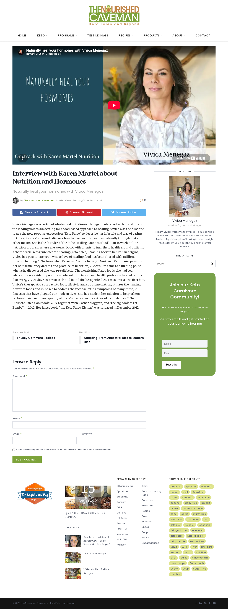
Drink (119, 507)
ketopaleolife (178, 541)
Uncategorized (150, 543)
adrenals (176, 486)
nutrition (201, 552)
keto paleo (177, 535)
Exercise (121, 512)
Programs (66, 35)
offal (173, 557)
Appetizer (122, 491)
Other (145, 486)
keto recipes (197, 541)
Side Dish (147, 521)
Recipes (125, 35)
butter (174, 497)
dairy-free (191, 502)
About (177, 35)
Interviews (65, 200)
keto (206, 519)
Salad (145, 516)
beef (185, 492)
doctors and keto (193, 508)
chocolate (204, 497)
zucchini (176, 574)
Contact (203, 35)
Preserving (148, 505)
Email (17, 434)
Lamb (174, 546)
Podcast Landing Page (151, 493)
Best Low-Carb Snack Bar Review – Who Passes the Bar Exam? (96, 541)
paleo (184, 557)
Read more (73, 527)
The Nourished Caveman (39, 200)
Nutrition (121, 544)
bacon (174, 492)
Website (87, 433)
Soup (145, 532)
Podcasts (147, 500)
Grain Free (176, 519)
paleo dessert (200, 557)
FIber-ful (122, 528)
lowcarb (175, 552)
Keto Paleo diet (195, 535)
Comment (19, 376)
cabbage (187, 497)
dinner (174, 508)
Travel (145, 537)
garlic (184, 513)
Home (22, 35)
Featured (122, 523)
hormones (193, 519)
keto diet (176, 524)
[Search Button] (212, 263)
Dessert (121, 502)
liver (194, 546)
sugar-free (199, 568)
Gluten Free (199, 513)
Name (17, 418)
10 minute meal (125, 486)
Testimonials (97, 35)
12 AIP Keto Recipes (95, 554)
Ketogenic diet (179, 530)
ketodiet (189, 524)
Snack (145, 527)
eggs (174, 513)
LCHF (184, 546)
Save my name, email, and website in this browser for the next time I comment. (64, 449)
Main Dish (122, 539)
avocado (206, 486)
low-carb (206, 546)
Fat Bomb (122, 518)
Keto (41, 35)
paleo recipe (178, 563)
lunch (188, 552)
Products (151, 35)
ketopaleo (198, 530)
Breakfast (122, 496)
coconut (176, 502)
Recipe (71, 505)
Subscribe (172, 364)
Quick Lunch (197, 563)
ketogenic (205, 524)
